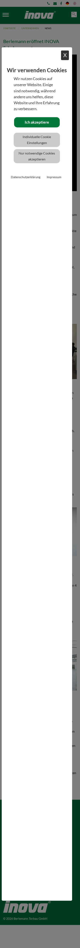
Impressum (54, 177)
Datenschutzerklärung (25, 177)
